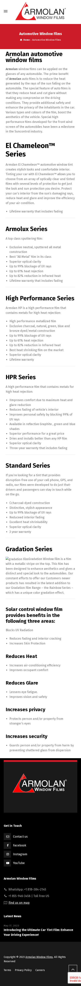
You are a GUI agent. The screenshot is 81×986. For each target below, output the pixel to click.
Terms (7, 970)
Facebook (19, 845)
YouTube (19, 863)
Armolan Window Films (39, 957)
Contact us (20, 836)
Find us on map (19, 903)
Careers (40, 970)
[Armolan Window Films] (40, 11)
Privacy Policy (23, 970)
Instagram (20, 854)
